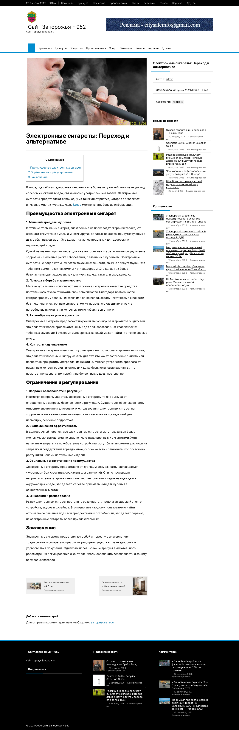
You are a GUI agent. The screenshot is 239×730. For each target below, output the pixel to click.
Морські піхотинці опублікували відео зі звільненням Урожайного (186, 268)
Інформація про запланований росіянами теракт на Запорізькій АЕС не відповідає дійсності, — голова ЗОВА (185, 252)
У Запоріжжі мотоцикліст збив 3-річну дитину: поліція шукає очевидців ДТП (186, 234)
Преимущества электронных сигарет (54, 167)
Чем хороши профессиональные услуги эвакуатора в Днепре (186, 172)
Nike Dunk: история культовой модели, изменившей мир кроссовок (184, 184)
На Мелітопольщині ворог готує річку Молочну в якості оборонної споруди (185, 282)
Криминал (67, 2)
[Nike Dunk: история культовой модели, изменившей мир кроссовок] (158, 187)
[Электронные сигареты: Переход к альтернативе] (87, 91)
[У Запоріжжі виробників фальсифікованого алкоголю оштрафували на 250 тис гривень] (158, 217)
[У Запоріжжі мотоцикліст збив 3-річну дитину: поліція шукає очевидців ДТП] (158, 234)
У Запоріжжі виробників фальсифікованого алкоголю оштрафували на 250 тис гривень (186, 218)
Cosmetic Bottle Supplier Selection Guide (186, 144)
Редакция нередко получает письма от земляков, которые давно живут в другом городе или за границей (184, 159)
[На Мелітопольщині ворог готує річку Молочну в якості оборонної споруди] (158, 281)
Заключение (38, 177)
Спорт (135, 2)
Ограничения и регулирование (50, 172)
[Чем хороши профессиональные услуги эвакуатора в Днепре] (158, 172)
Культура (83, 2)
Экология (149, 2)
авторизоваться (102, 622)
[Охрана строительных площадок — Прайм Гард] (158, 134)
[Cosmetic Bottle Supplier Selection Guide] (158, 146)
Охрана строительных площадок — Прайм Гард (186, 131)
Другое (191, 2)
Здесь (76, 204)
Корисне (177, 2)
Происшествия (118, 2)
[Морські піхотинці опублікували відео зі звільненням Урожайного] (158, 267)
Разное (163, 2)
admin (169, 79)
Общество (99, 2)
